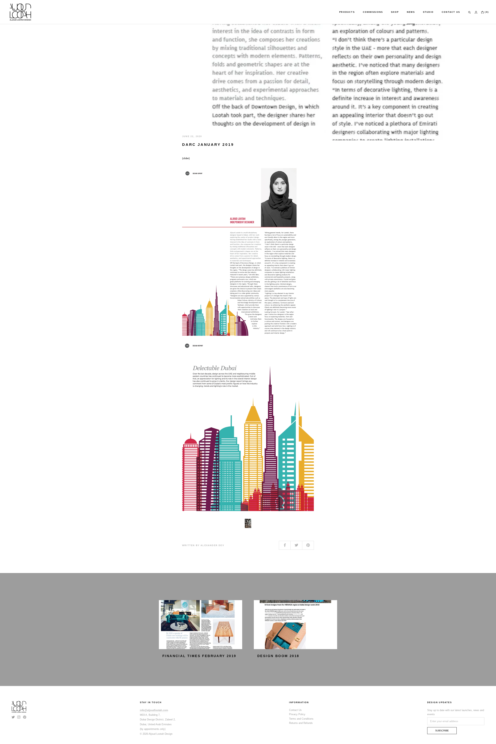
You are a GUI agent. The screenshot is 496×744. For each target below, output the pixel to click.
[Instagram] (18, 717)
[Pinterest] (24, 717)
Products (347, 12)
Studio (428, 12)
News (411, 12)
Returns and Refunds (301, 723)
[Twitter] (13, 717)
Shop (395, 12)
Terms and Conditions (301, 718)
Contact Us (451, 12)
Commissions (373, 12)
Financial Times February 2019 (199, 656)
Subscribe (442, 730)
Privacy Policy (297, 714)
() (486, 12)
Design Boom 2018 (278, 656)
